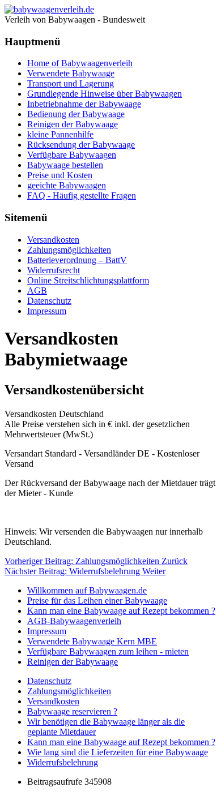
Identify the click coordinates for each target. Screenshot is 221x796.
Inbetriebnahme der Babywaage (84, 104)
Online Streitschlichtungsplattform (88, 280)
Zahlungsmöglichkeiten (69, 250)
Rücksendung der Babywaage (81, 144)
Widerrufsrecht (53, 270)
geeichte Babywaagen (66, 185)
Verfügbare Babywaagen (71, 155)
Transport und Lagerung (70, 83)
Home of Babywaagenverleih (80, 63)
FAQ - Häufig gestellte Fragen (81, 195)
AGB (37, 290)
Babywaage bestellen (65, 165)
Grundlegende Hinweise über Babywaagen (104, 93)
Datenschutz (49, 301)
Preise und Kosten (59, 175)
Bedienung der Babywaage (76, 114)
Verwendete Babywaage (70, 73)
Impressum (46, 311)
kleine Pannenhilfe (60, 134)
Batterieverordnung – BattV (77, 260)
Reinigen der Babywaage (72, 124)
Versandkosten (53, 239)
